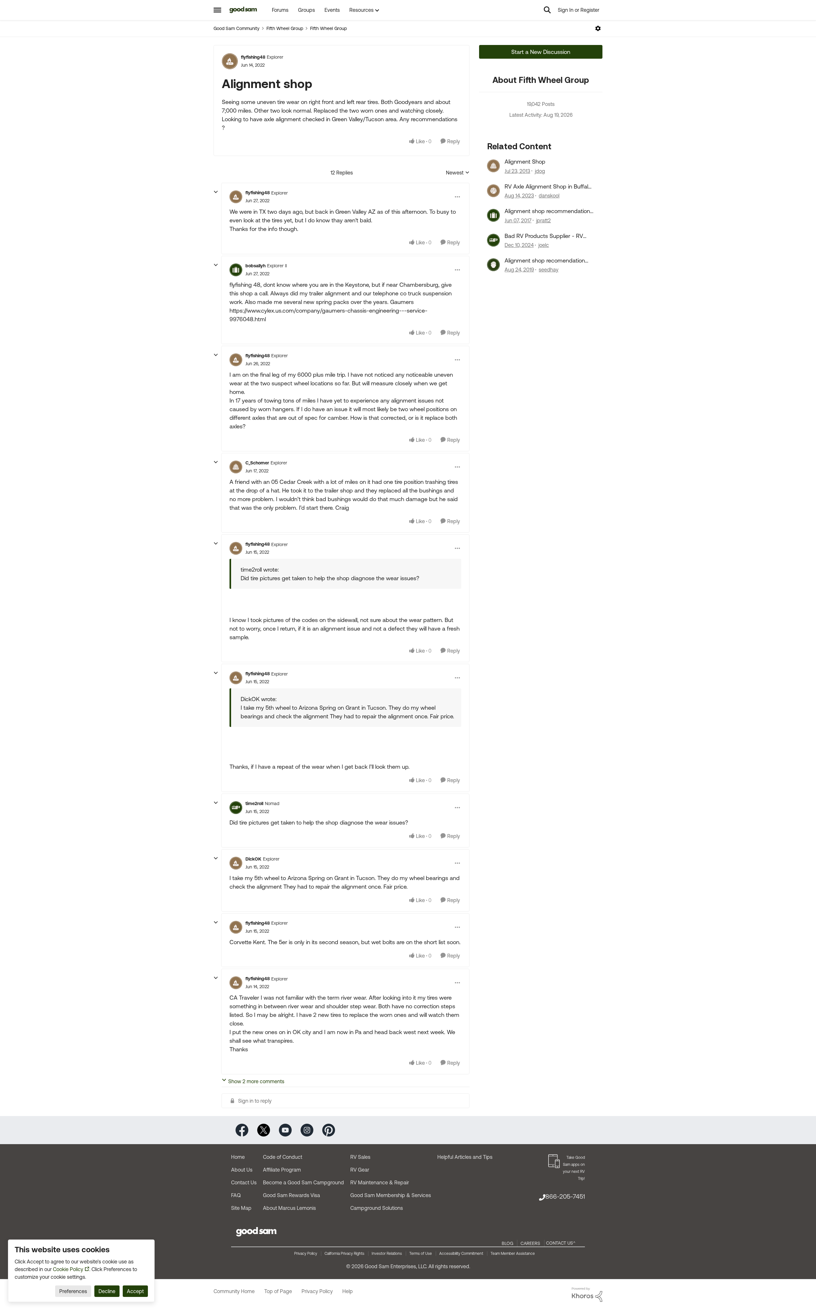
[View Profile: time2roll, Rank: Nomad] (235, 807)
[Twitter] (263, 1129)
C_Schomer (257, 462)
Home (238, 1157)
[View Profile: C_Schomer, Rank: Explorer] (235, 467)
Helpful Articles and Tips (464, 1157)
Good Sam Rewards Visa (291, 1195)
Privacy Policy (305, 1253)
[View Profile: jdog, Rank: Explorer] (493, 165)
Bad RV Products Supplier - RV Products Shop (544, 236)
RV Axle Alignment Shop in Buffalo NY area (548, 186)
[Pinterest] (328, 1129)
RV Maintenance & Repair (379, 1182)
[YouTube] (285, 1129)
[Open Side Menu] (217, 10)
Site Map (241, 1208)
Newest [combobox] (458, 173)
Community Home (234, 1291)
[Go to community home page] (243, 10)
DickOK (253, 859)
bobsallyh (255, 265)
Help (347, 1291)
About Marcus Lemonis (289, 1208)
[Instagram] (307, 1129)
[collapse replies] (216, 192)
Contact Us (244, 1182)
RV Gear (359, 1170)
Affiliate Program (282, 1170)
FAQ (236, 1195)
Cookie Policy (68, 1269)
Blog (507, 1243)
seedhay (548, 269)
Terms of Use (420, 1253)
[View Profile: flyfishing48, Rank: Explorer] (230, 61)
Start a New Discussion (540, 51)
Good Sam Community (236, 28)
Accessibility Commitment (461, 1253)
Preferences (73, 1291)
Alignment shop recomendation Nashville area (545, 260)
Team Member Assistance (513, 1253)
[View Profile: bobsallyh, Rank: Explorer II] (235, 269)
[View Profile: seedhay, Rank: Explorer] (493, 264)
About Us (241, 1170)
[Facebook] (242, 1129)
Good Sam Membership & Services (390, 1195)
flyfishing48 (253, 57)
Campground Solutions (376, 1208)
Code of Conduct (282, 1157)
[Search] (547, 10)
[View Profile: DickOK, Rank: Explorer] (235, 863)
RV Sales (360, 1157)
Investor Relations (387, 1253)
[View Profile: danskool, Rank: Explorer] (493, 190)
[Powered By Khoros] (587, 1294)
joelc (543, 245)
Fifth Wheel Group (284, 28)
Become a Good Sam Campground (303, 1182)
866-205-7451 (565, 1196)
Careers (530, 1243)
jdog (540, 171)
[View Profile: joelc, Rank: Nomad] (493, 240)
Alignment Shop (525, 161)
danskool (549, 195)
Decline (106, 1291)
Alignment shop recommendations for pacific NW (549, 211)
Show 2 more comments (256, 1081)
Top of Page (278, 1291)
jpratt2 (543, 220)
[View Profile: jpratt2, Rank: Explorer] (493, 215)
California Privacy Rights (344, 1253)
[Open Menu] (598, 28)
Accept (135, 1291)
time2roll (254, 803)
